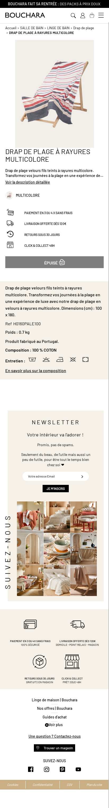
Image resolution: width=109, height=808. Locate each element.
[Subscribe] (82, 476)
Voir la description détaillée (27, 182)
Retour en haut (100, 793)
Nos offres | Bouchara (54, 708)
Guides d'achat (55, 717)
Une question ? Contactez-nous (55, 736)
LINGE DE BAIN (58, 28)
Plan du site (94, 784)
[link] (82, 15)
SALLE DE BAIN (31, 28)
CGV (69, 784)
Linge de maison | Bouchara (54, 700)
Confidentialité (42, 784)
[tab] (54, 370)
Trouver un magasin (58, 748)
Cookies (12, 784)
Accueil (10, 28)
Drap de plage (83, 28)
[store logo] (25, 15)
